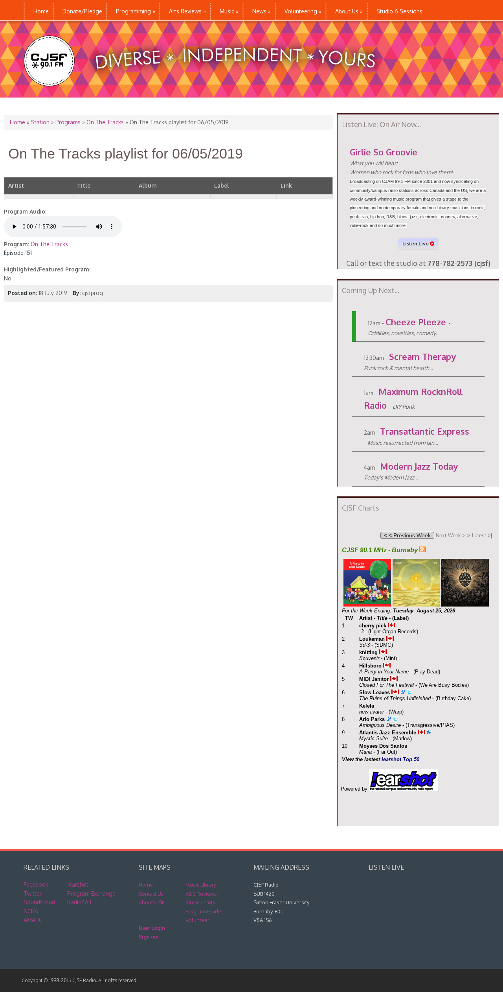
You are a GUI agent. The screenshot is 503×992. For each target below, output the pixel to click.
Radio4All (79, 902)
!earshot (77, 884)
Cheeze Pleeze (416, 321)
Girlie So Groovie (383, 151)
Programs (68, 122)
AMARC (33, 919)
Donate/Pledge (82, 11)
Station (40, 122)
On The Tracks (105, 122)
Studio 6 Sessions (399, 11)
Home (41, 11)
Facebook (36, 884)
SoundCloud (39, 902)
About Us (349, 11)
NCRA (31, 911)
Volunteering (303, 11)
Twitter (33, 893)
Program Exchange (91, 893)
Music (229, 11)
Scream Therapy (422, 356)
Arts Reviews (187, 11)
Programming (135, 11)
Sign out (149, 936)
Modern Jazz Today (419, 466)
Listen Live (416, 243)
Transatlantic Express (424, 431)
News (261, 11)
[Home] (208, 93)
